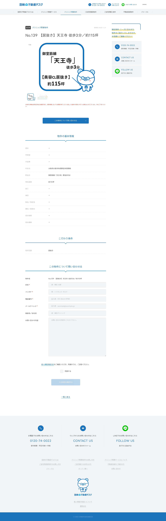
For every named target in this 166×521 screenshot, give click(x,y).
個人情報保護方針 (47, 365)
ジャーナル (144, 12)
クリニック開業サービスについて (116, 460)
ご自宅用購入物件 (110, 12)
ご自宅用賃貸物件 (90, 12)
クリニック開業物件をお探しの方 (83, 460)
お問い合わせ (116, 469)
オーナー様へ (83, 469)
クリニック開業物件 (70, 12)
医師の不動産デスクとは (25, 12)
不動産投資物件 (128, 12)
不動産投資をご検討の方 (116, 464)
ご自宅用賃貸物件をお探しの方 (50, 464)
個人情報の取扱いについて (83, 502)
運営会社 (83, 506)
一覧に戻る (65, 397)
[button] (144, 5)
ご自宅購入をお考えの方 (83, 464)
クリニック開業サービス (49, 12)
